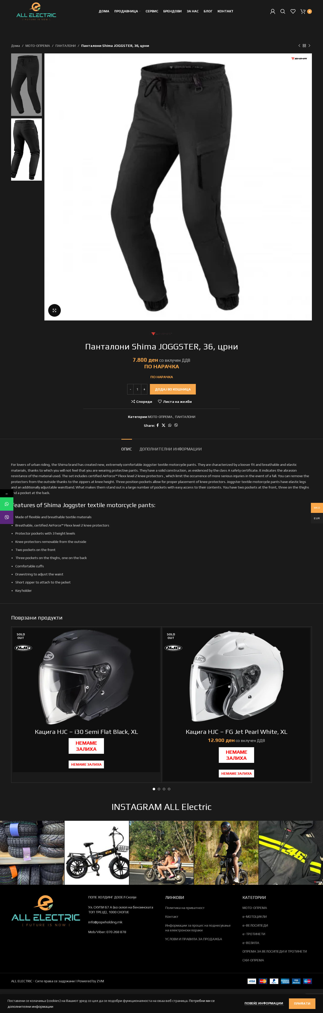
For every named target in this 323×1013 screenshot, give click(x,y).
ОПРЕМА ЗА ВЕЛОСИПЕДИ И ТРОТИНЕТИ (275, 951)
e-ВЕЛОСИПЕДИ (255, 925)
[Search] (283, 11)
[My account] (273, 11)
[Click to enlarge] (54, 310)
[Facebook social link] (157, 425)
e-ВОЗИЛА (251, 943)
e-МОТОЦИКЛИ (255, 916)
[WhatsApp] (6, 504)
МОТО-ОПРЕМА (37, 46)
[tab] (126, 446)
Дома (15, 46)
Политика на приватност (185, 908)
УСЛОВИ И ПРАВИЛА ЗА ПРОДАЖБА (193, 939)
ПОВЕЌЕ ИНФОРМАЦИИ (264, 1003)
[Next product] (309, 45)
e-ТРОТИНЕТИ (254, 934)
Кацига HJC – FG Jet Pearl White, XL (236, 731)
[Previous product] (299, 45)
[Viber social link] (176, 425)
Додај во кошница (173, 389)
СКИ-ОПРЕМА (253, 960)
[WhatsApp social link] (170, 425)
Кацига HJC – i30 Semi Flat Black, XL (86, 731)
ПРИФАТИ (302, 1003)
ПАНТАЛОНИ (66, 46)
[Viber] (6, 517)
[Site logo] (36, 11)
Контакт (171, 916)
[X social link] (163, 425)
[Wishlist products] (293, 11)
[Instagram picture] (32, 853)
